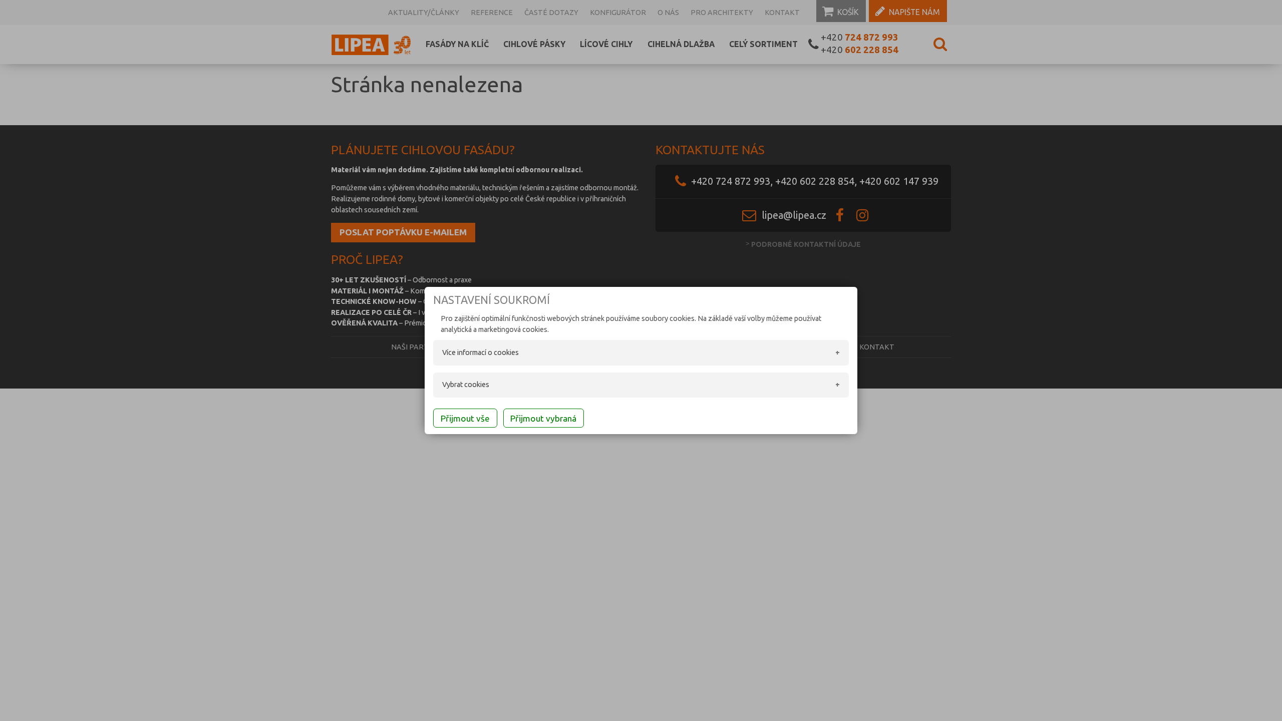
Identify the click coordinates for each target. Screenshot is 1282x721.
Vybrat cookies (465, 385)
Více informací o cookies (480, 352)
